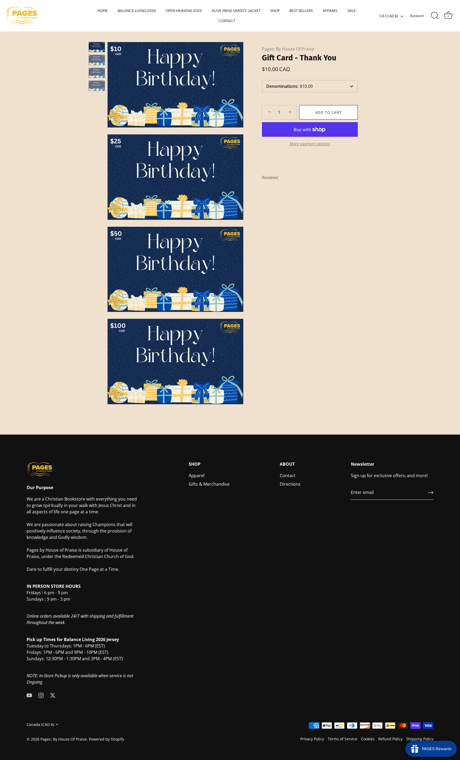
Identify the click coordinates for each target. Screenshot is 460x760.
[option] (96, 48)
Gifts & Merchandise (209, 484)
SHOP (275, 11)
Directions (290, 484)
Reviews (270, 177)
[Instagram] (41, 695)
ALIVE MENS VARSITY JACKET (236, 11)
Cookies (368, 738)
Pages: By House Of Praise (288, 49)
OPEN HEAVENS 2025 (184, 11)
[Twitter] (52, 695)
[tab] (273, 177)
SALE (351, 11)
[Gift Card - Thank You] (96, 47)
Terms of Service (342, 738)
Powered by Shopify (106, 739)
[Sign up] (430, 492)
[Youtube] (29, 695)
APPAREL (330, 11)
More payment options (310, 143)
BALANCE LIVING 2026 (137, 11)
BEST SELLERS (301, 11)
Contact (287, 476)
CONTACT (227, 21)
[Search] (435, 16)
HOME (102, 11)
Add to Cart (328, 112)
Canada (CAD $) (40, 724)
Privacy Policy (312, 738)
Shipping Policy (419, 738)
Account (417, 16)
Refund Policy (390, 738)
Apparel (196, 476)
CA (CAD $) (388, 16)
